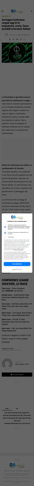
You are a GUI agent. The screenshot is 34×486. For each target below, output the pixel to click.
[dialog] (17, 243)
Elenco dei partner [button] (18, 249)
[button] (17, 237)
